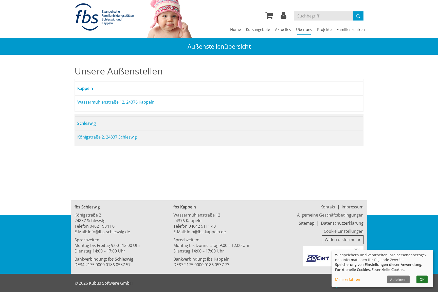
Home (235, 29)
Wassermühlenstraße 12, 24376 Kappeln (115, 103)
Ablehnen (398, 279)
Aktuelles (283, 29)
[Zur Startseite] (106, 17)
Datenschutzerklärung (342, 223)
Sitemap (307, 223)
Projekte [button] (324, 29)
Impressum (352, 207)
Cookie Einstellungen (343, 231)
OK (422, 279)
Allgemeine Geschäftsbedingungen (330, 215)
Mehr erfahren (347, 279)
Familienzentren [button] (351, 29)
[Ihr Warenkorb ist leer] (269, 17)
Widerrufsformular (343, 239)
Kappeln (86, 89)
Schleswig (88, 125)
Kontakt (327, 207)
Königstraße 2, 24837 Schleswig (107, 139)
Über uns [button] (304, 29)
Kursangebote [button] (258, 29)
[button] (283, 17)
